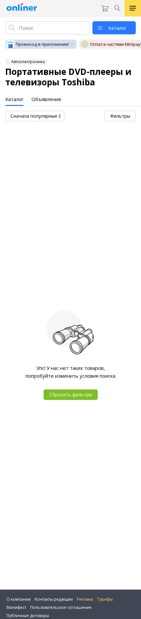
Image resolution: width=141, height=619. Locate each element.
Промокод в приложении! (42, 44)
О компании (19, 599)
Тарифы (105, 599)
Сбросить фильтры (70, 394)
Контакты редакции (54, 599)
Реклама (85, 599)
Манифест (16, 607)
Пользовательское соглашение (60, 607)
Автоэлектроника (28, 61)
